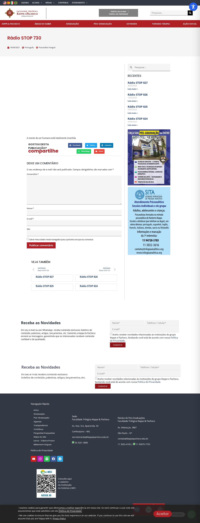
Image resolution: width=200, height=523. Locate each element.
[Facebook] (53, 459)
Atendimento (78, 2)
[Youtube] (34, 459)
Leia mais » (132, 89)
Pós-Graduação (103, 23)
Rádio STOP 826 (89, 276)
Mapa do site (40, 436)
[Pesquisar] (190, 12)
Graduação (72, 23)
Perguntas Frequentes (44, 433)
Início (36, 410)
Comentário (33, 174)
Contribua (63, 2)
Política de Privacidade (42, 450)
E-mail (30, 219)
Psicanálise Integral (47, 47)
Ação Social (190, 23)
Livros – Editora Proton (44, 440)
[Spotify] (47, 459)
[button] (75, 145)
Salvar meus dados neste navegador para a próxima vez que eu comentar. (61, 240)
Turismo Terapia (161, 23)
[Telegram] (60, 459)
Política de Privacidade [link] (149, 381)
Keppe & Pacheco (11, 23)
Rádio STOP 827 (45, 276)
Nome (30, 208)
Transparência (41, 425)
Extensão (132, 23)
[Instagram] (40, 459)
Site (28, 229)
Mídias (49, 2)
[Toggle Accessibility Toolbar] (193, 6)
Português (29, 47)
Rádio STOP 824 (89, 286)
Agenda (25, 2)
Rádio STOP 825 (45, 286)
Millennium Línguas (43, 444)
